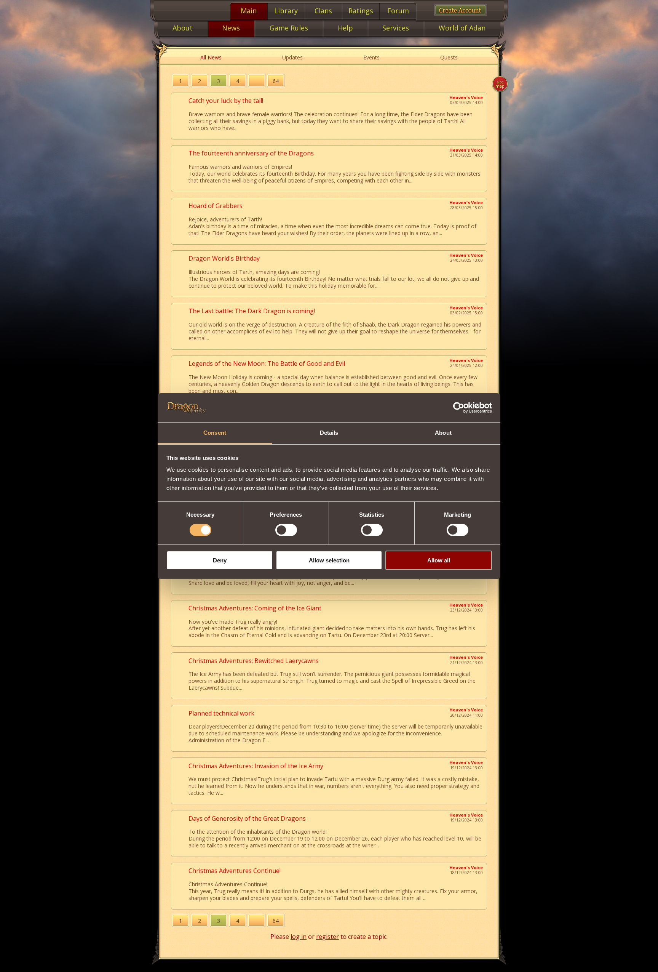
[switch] (286, 530)
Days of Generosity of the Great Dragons (247, 818)
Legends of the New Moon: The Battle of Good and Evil (266, 363)
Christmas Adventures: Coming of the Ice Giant (254, 608)
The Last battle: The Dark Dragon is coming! (251, 311)
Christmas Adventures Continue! (234, 870)
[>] (256, 80)
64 (276, 81)
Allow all (438, 560)
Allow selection (329, 560)
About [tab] (443, 432)
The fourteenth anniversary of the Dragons (251, 153)
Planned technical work (221, 713)
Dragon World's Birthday (224, 258)
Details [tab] (329, 432)
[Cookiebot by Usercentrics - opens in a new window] (458, 407)
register (327, 936)
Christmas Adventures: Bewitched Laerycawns (253, 661)
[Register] (460, 10)
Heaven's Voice (466, 97)
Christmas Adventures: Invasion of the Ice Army (255, 766)
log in (299, 936)
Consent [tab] (214, 432)
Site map (500, 84)
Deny (220, 560)
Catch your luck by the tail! (225, 100)
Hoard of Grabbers (215, 206)
